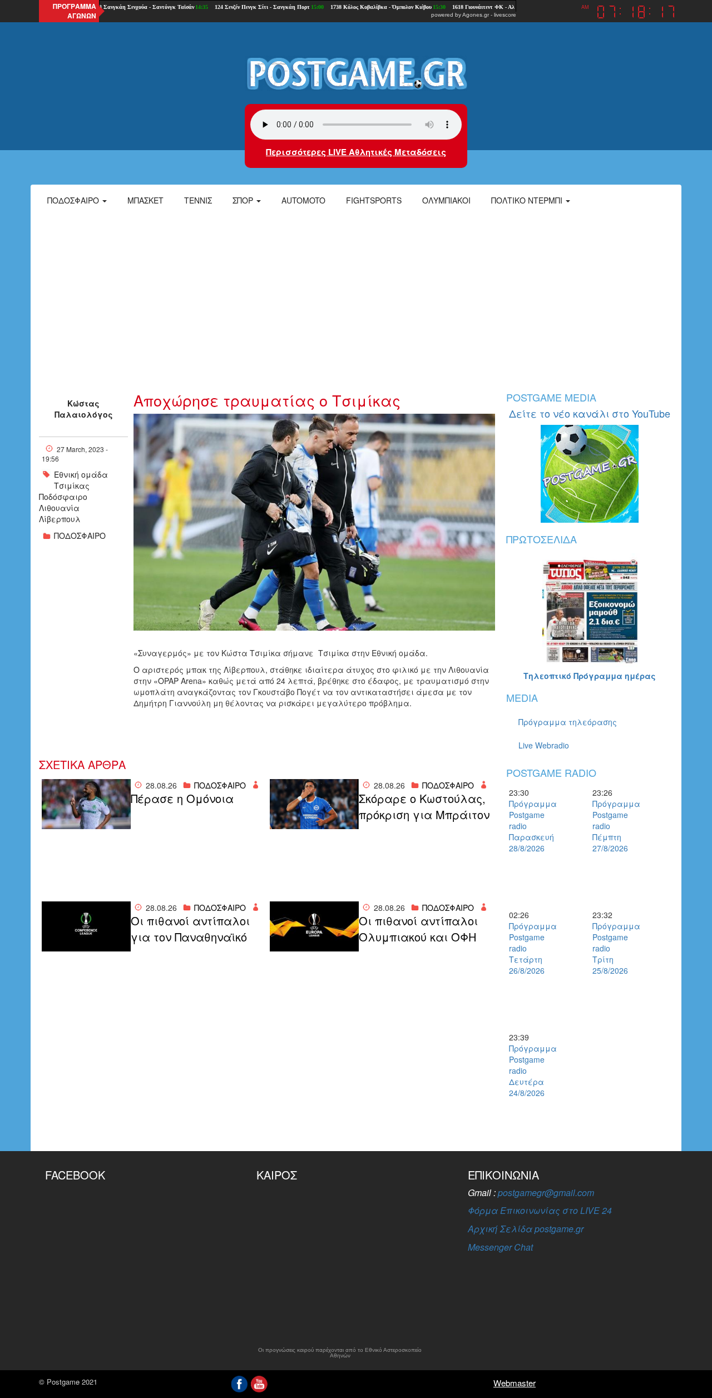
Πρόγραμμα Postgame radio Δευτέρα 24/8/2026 (528, 1070)
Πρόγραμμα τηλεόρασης (567, 721)
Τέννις (198, 200)
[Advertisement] (356, 297)
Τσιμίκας (72, 485)
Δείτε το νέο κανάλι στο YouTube (589, 413)
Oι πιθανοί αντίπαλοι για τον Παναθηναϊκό (190, 929)
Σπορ (244, 200)
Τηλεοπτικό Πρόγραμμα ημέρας (589, 675)
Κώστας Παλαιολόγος (84, 409)
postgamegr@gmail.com (546, 1192)
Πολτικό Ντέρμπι (528, 200)
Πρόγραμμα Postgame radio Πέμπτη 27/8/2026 (611, 826)
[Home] (356, 72)
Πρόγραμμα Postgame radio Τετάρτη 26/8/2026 (528, 948)
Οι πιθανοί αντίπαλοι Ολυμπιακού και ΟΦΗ (418, 929)
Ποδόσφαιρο (74, 200)
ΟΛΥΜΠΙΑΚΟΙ (446, 200)
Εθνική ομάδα (81, 474)
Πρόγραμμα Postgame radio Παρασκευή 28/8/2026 (528, 826)
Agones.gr (475, 15)
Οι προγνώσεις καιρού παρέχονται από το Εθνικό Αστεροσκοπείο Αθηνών (340, 1353)
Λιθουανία (59, 507)
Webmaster (514, 1383)
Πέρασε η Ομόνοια (182, 798)
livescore (505, 15)
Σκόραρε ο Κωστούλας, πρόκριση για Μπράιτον (424, 806)
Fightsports (374, 200)
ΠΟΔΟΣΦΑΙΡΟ (80, 535)
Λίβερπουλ (60, 518)
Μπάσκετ (145, 200)
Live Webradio (543, 745)
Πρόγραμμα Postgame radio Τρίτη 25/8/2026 (611, 948)
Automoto (303, 200)
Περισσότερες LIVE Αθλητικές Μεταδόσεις (356, 152)
